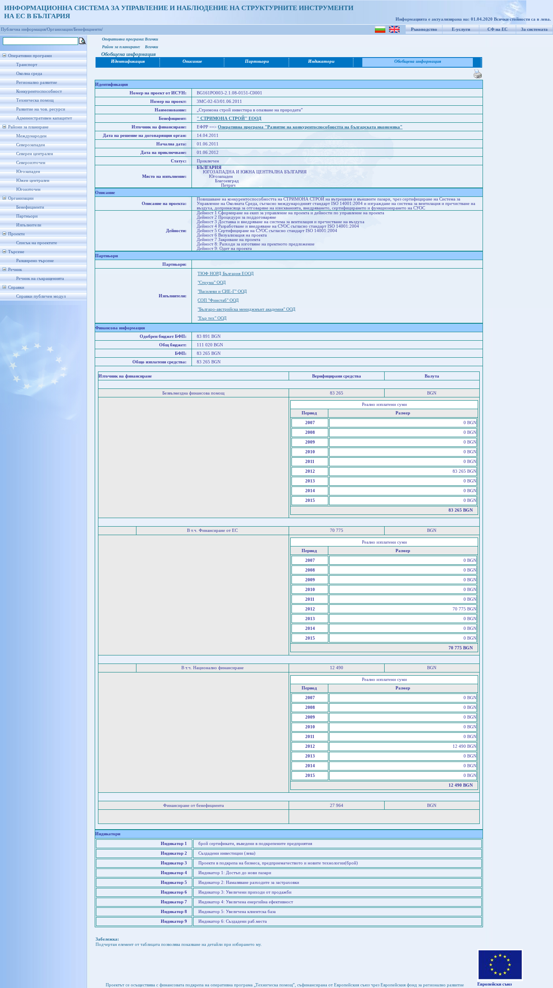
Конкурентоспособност (39, 91)
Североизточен (30, 162)
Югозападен (28, 171)
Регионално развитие (36, 82)
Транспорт (26, 64)
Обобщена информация (417, 61)
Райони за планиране (28, 127)
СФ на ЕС (497, 29)
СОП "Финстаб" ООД (218, 300)
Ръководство (424, 29)
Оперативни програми (30, 55)
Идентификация (128, 61)
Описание (192, 61)
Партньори (27, 216)
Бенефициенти (30, 207)
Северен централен (34, 154)
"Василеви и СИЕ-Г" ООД (222, 291)
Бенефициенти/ (88, 29)
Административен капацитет (44, 118)
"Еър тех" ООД (212, 318)
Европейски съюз (494, 984)
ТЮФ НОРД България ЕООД (226, 273)
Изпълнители (28, 225)
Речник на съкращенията (40, 278)
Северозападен (30, 145)
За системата (534, 29)
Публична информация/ (24, 29)
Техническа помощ (34, 100)
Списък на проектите (36, 243)
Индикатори (321, 61)
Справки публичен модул (41, 296)
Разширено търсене (35, 260)
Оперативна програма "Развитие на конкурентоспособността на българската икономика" (310, 127)
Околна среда (29, 73)
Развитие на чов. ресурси (40, 109)
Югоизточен (28, 189)
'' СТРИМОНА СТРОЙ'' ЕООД (229, 118)
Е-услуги (461, 29)
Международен (31, 136)
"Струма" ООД (212, 282)
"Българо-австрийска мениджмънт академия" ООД (247, 309)
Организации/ (60, 29)
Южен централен (32, 180)
